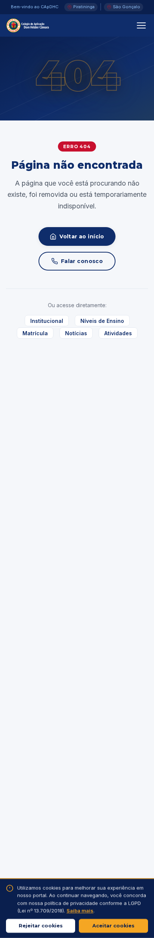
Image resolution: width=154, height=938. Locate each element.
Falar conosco (82, 261)
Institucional (46, 320)
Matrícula (35, 333)
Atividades (118, 333)
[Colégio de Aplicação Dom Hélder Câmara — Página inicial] (28, 25)
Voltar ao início (81, 236)
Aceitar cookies (113, 926)
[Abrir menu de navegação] (141, 25)
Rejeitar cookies (41, 926)
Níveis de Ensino (102, 320)
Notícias (76, 333)
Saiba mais (80, 911)
